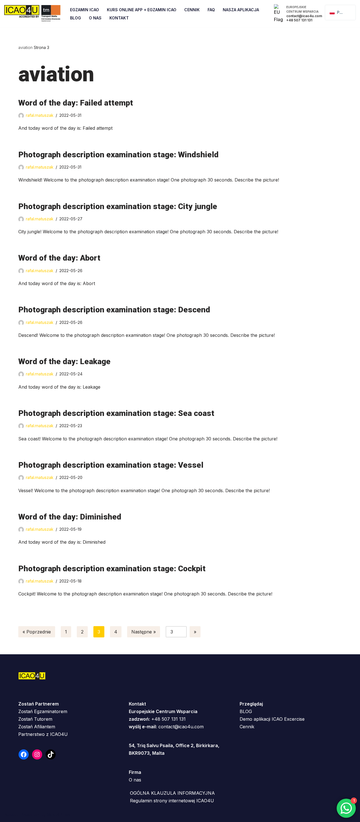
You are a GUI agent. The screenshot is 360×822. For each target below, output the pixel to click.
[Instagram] (37, 754)
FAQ (211, 9)
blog (75, 17)
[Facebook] (24, 754)
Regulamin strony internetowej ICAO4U (172, 800)
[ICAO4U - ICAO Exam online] (32, 13)
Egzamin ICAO (84, 9)
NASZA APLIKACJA (241, 9)
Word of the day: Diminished (69, 516)
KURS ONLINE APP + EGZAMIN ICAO (141, 9)
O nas (135, 780)
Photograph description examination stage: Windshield (118, 154)
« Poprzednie (36, 632)
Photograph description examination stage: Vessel (110, 465)
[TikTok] (51, 754)
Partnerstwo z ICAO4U (43, 734)
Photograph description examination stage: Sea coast (116, 413)
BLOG (246, 711)
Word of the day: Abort (59, 258)
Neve (9, 814)
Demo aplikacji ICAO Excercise (272, 719)
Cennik (192, 9)
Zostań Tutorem (35, 719)
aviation (25, 47)
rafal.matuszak (39, 115)
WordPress (59, 814)
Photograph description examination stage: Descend (114, 309)
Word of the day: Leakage (64, 361)
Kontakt (119, 17)
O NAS (95, 17)
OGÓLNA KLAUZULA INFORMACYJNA (172, 793)
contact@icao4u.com (181, 726)
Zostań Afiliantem (36, 726)
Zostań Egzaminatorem (42, 711)
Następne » (143, 632)
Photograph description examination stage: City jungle (117, 206)
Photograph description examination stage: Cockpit (112, 568)
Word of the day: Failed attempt (75, 102)
